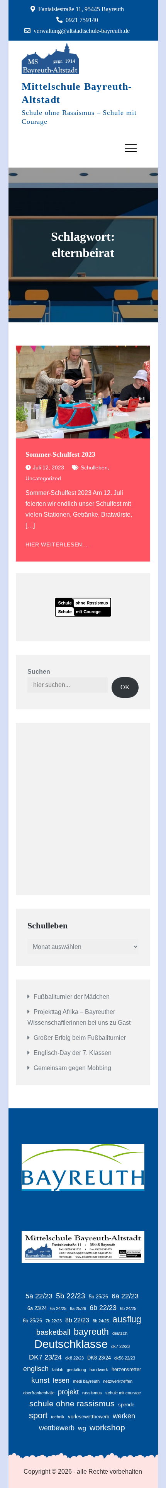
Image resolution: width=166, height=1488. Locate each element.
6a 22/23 (125, 1296)
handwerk (99, 1369)
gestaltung (76, 1369)
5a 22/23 (39, 1296)
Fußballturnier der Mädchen (72, 996)
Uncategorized (43, 478)
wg (82, 1428)
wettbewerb (57, 1428)
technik (57, 1416)
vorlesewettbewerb (88, 1417)
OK (125, 687)
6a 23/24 (37, 1308)
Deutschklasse (71, 1344)
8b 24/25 (101, 1320)
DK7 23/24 (45, 1357)
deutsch (119, 1333)
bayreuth (91, 1332)
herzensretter (126, 1369)
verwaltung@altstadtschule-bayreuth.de (82, 30)
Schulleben (94, 467)
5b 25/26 (98, 1297)
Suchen (38, 671)
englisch (36, 1369)
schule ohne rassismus (72, 1403)
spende (126, 1405)
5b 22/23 (70, 1296)
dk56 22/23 (124, 1358)
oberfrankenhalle (38, 1392)
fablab (57, 1369)
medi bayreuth (86, 1381)
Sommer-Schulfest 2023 (60, 454)
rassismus (92, 1392)
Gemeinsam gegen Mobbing (72, 1068)
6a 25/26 (78, 1308)
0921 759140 (82, 20)
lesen (61, 1380)
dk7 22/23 (120, 1346)
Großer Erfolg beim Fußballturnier (80, 1037)
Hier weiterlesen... (56, 544)
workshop (107, 1427)
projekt (68, 1392)
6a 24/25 (58, 1308)
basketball (53, 1332)
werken (124, 1416)
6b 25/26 (32, 1321)
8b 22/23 (77, 1320)
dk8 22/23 (74, 1358)
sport (38, 1415)
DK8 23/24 (99, 1358)
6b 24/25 (128, 1308)
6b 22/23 (103, 1308)
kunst (40, 1380)
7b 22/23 (54, 1320)
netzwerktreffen (117, 1381)
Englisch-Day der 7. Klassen (73, 1053)
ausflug (126, 1319)
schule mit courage (123, 1392)
